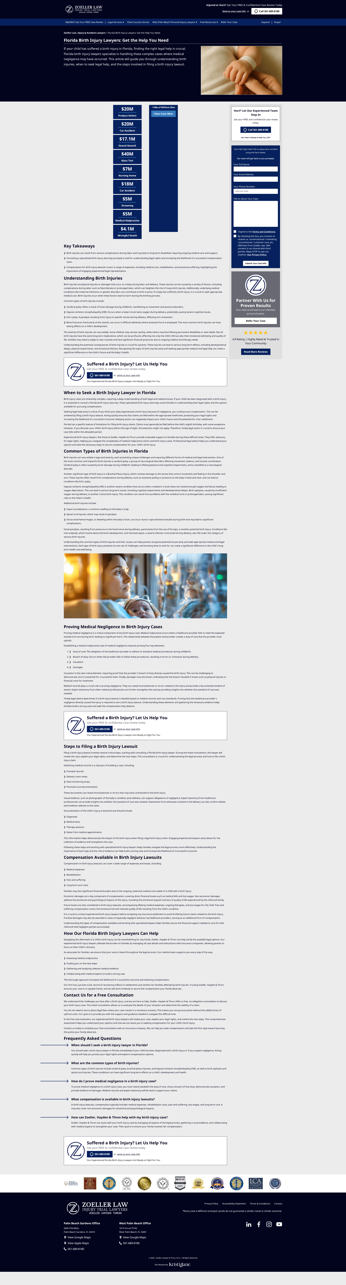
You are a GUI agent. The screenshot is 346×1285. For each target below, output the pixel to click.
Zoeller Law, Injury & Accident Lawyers (85, 32)
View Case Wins (163, 113)
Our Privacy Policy (256, 254)
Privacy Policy (211, 1203)
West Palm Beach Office (135, 1223)
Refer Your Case (229, 22)
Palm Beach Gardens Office (82, 1223)
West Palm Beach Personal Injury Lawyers (173, 22)
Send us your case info (234, 11)
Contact (278, 1203)
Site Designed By (161, 1264)
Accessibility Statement (234, 1203)
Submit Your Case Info (255, 263)
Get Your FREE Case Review (84, 22)
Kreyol (277, 22)
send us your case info (128, 375)
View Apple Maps (78, 1243)
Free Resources (208, 22)
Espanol (266, 22)
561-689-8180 (102, 375)
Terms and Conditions (263, 231)
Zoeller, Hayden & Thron (123, 437)
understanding (185, 402)
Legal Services (115, 22)
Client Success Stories (138, 22)
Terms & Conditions (260, 1203)
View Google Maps (79, 1237)
